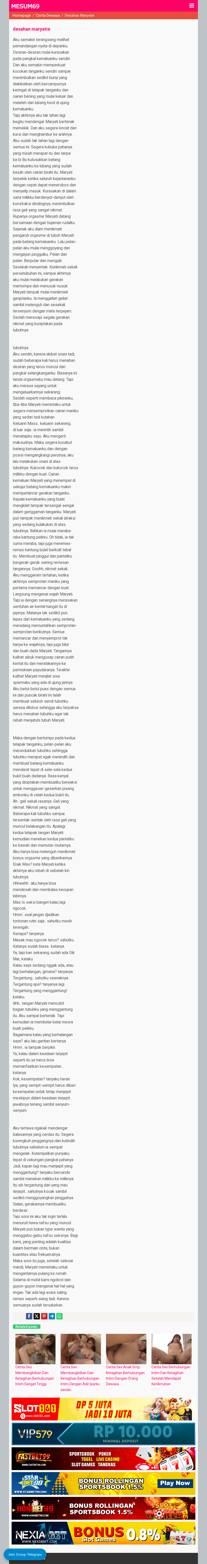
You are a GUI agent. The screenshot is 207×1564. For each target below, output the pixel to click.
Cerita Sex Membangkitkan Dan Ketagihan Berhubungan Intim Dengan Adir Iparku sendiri (80, 1378)
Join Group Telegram (25, 1554)
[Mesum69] (26, 8)
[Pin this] (44, 1316)
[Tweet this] (37, 1316)
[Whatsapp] (59, 1316)
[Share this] (29, 1316)
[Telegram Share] (52, 1316)
